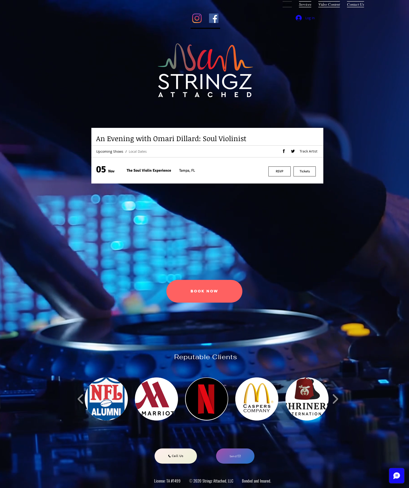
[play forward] (335, 399)
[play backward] (80, 399)
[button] (106, 399)
